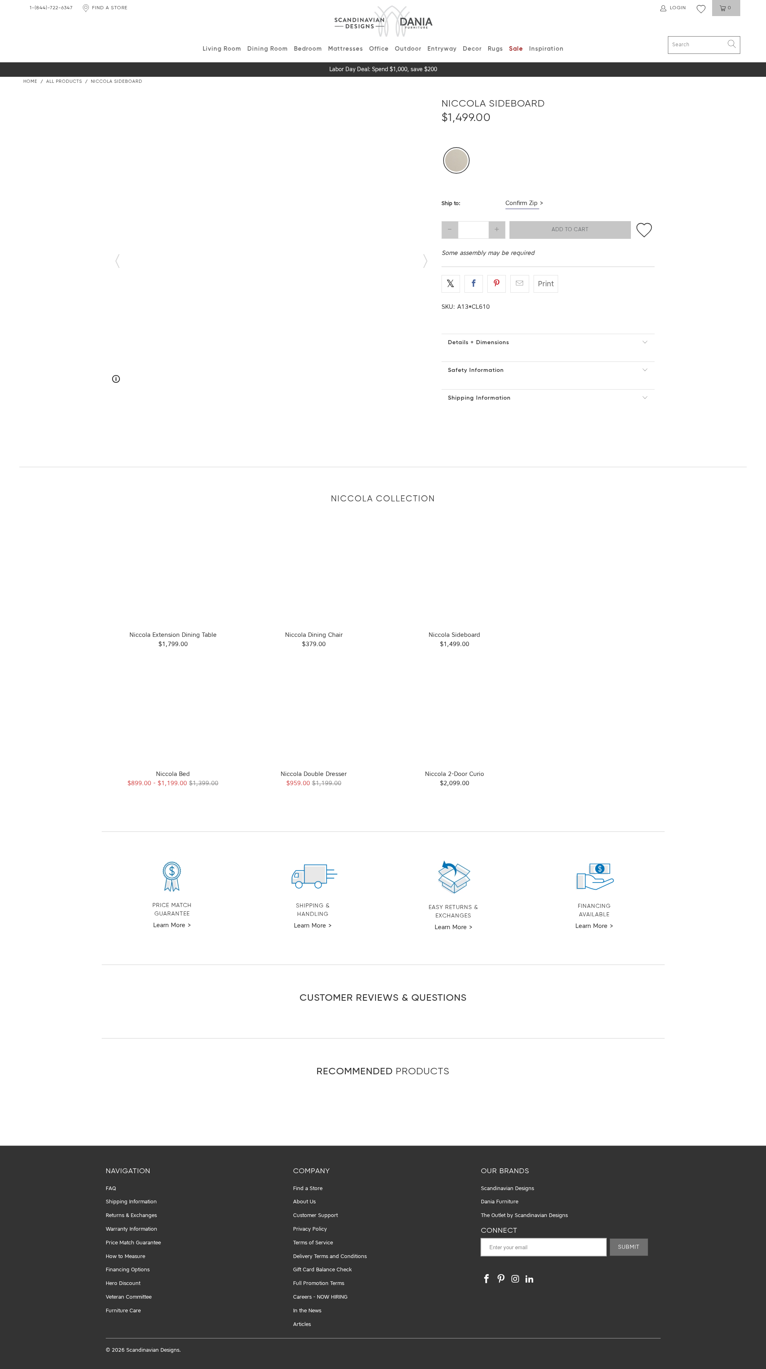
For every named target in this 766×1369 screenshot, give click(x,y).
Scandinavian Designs (507, 1188)
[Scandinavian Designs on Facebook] (487, 1279)
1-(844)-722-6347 (51, 8)
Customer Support (315, 1215)
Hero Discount (123, 1283)
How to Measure (125, 1256)
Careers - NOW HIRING (320, 1297)
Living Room (222, 49)
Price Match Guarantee (133, 1243)
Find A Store (109, 8)
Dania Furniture (499, 1202)
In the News (307, 1311)
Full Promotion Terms (318, 1283)
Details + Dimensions (478, 342)
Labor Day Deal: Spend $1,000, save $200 (383, 69)
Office (379, 49)
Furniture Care (123, 1311)
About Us (304, 1202)
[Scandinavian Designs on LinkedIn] (530, 1279)
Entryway (442, 49)
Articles (302, 1324)
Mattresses (345, 49)
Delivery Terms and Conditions (330, 1256)
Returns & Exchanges (131, 1215)
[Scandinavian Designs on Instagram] (515, 1279)
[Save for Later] (644, 230)
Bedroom (308, 49)
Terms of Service (313, 1243)
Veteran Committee (129, 1297)
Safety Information (476, 370)
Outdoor (408, 49)
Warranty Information (131, 1229)
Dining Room (267, 49)
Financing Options (128, 1270)
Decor (472, 49)
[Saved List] (701, 9)
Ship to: (451, 203)
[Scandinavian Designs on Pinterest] (501, 1279)
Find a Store (307, 1188)
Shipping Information (479, 398)
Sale (516, 49)
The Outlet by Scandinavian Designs (524, 1215)
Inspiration (546, 49)
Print (546, 284)
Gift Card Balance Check (322, 1270)
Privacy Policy (310, 1229)
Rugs (495, 49)
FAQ (111, 1188)
